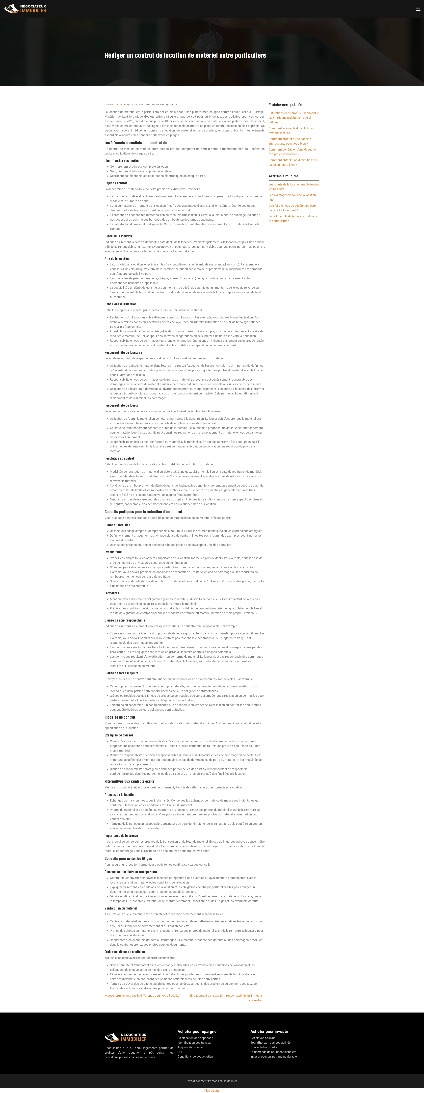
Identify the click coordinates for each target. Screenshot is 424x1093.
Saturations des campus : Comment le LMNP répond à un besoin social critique (294, 117)
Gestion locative (115, 105)
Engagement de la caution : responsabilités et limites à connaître (226, 998)
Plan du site (212, 1090)
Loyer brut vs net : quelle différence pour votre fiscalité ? (145, 995)
